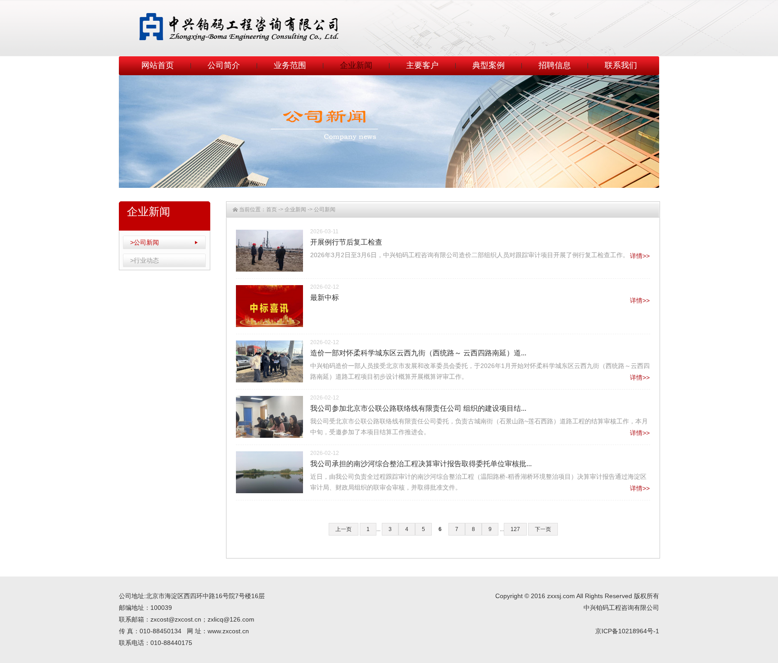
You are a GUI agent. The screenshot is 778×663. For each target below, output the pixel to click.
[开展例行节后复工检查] (269, 251)
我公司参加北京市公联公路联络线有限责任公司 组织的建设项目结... (418, 408)
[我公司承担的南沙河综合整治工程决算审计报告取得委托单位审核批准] (269, 472)
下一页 (543, 529)
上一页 (343, 529)
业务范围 (290, 65)
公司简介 (224, 65)
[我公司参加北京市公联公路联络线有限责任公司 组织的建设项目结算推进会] (269, 417)
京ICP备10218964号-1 (627, 631)
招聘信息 (554, 65)
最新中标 (324, 297)
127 (515, 529)
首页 (271, 209)
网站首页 (157, 65)
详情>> (640, 255)
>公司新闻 (144, 242)
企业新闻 (356, 65)
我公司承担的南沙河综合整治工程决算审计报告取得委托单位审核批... (421, 464)
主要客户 (422, 65)
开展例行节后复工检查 (346, 242)
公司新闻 (324, 209)
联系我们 (621, 65)
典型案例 (488, 65)
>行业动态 (144, 260)
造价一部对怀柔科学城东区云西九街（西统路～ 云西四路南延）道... (418, 353)
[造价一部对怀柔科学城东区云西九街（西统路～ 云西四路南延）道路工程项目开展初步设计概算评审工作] (269, 361)
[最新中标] (269, 306)
